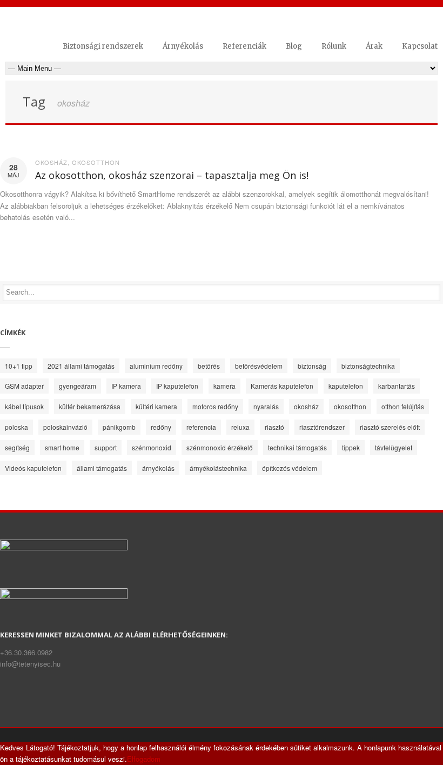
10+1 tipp (18, 365)
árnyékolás (158, 468)
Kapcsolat (420, 46)
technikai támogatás (297, 447)
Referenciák (244, 46)
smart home (62, 447)
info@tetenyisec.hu (30, 663)
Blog (294, 46)
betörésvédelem (259, 365)
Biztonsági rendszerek (103, 46)
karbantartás (396, 385)
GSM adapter (24, 385)
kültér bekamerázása (89, 406)
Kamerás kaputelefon (282, 385)
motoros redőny (215, 406)
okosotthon (96, 162)
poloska (16, 426)
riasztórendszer (322, 426)
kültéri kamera (156, 406)
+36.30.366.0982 (26, 652)
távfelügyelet (393, 447)
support (106, 447)
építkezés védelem (289, 468)
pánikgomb (119, 426)
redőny (161, 426)
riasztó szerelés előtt (390, 426)
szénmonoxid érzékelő (219, 447)
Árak (374, 46)
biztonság (312, 365)
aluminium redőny (156, 365)
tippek (351, 447)
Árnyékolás (183, 46)
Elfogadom (143, 759)
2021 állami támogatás (81, 365)
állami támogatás (102, 468)
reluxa (240, 426)
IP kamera (126, 385)
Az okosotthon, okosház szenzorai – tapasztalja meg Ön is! (171, 175)
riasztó (274, 426)
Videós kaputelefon (33, 468)
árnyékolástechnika (218, 468)
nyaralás (266, 406)
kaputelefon (345, 385)
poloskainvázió (65, 426)
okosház (51, 162)
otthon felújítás (402, 406)
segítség (17, 447)
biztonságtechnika (368, 365)
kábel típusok (24, 406)
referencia (201, 426)
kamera (224, 385)
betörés (209, 365)
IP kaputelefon (177, 385)
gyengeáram (77, 385)
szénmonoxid (151, 447)
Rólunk (333, 46)
